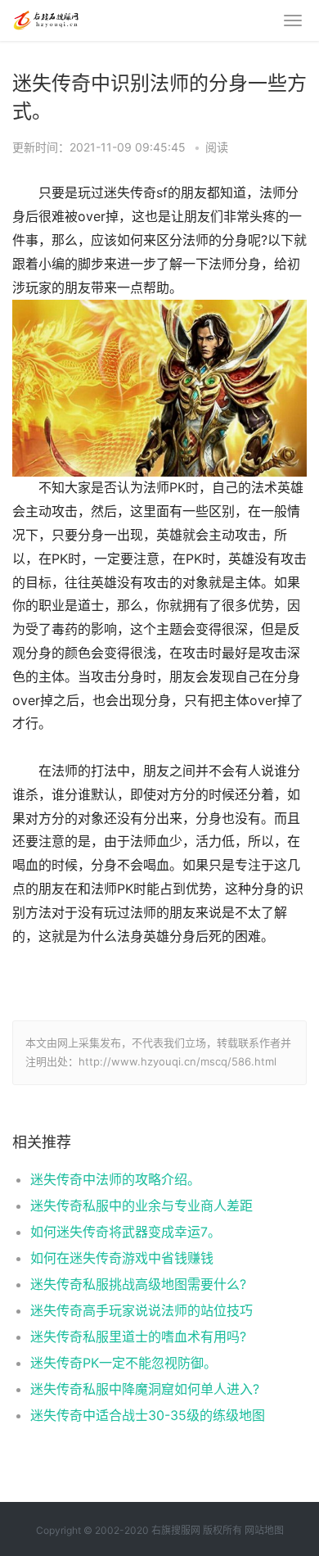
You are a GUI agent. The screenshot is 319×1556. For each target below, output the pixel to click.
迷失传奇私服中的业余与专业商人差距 (141, 1205)
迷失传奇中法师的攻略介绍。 (115, 1179)
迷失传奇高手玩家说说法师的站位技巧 (141, 1310)
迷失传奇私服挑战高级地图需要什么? (138, 1284)
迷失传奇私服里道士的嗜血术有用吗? (138, 1336)
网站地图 (264, 1530)
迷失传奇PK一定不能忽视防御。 (123, 1363)
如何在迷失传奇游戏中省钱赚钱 (121, 1258)
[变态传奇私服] (45, 18)
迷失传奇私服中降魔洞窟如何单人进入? (144, 1389)
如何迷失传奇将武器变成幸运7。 (125, 1232)
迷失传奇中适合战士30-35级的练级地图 (147, 1415)
